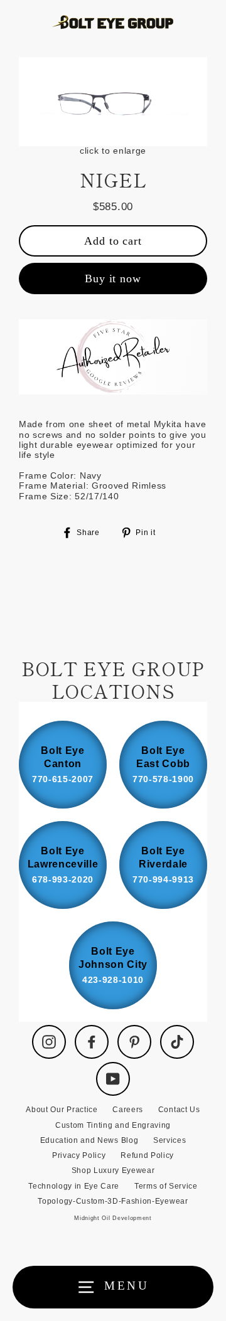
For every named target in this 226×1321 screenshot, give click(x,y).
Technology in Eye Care (73, 1186)
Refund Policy (147, 1155)
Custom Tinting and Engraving (113, 1125)
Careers (127, 1109)
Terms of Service (166, 1186)
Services (169, 1140)
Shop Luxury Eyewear (113, 1170)
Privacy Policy (79, 1155)
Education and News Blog (89, 1140)
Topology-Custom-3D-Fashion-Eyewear (113, 1201)
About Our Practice (61, 1109)
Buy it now (113, 278)
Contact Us (179, 1109)
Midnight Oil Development (112, 1218)
